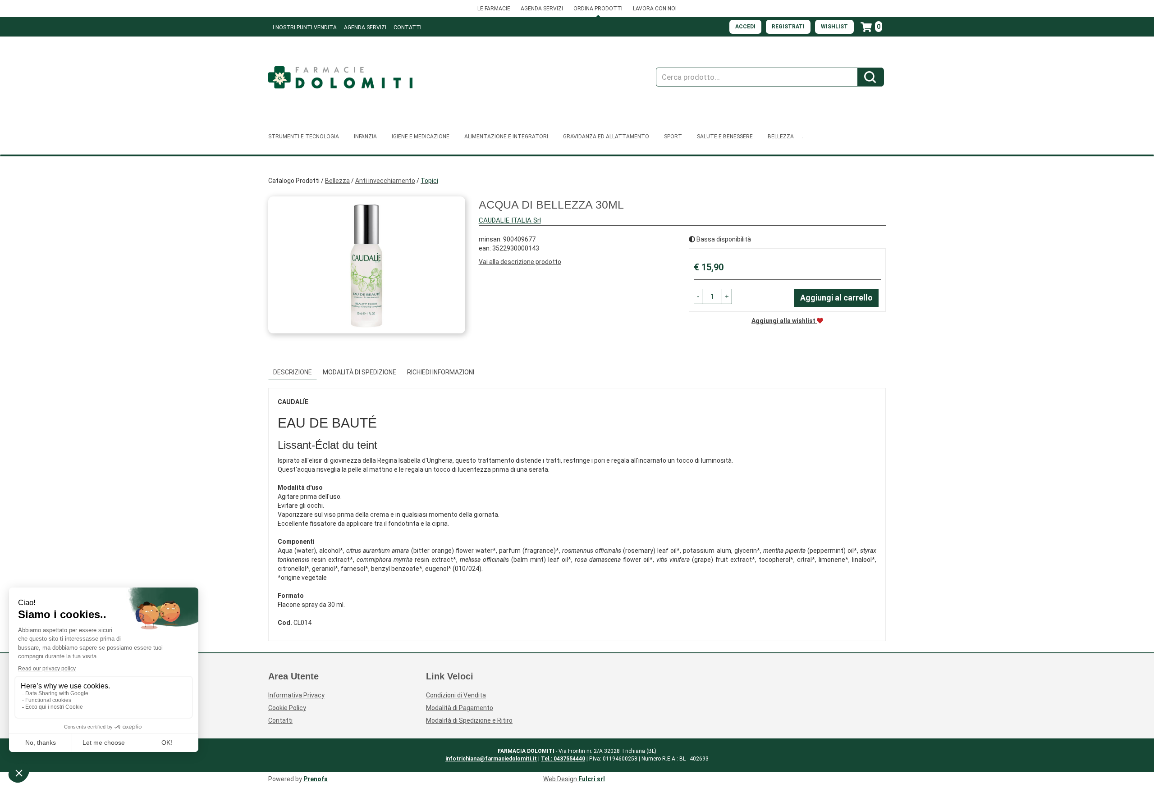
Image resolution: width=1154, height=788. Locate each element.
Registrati (788, 26)
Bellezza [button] (781, 136)
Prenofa (315, 779)
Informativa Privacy (296, 695)
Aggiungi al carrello (836, 297)
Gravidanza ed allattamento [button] (606, 136)
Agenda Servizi (365, 27)
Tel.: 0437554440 (563, 759)
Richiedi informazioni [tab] (440, 372)
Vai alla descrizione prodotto (520, 261)
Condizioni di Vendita (456, 695)
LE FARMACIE (493, 8)
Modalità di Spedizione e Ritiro (469, 720)
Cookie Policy (287, 707)
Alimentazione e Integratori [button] (506, 136)
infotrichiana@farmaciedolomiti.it (491, 759)
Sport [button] (673, 136)
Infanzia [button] (365, 136)
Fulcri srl (591, 779)
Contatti (407, 27)
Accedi (745, 26)
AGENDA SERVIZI (542, 8)
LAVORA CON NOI (655, 8)
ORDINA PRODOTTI (598, 8)
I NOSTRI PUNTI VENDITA (305, 27)
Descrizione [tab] (292, 372)
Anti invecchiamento (385, 180)
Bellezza (337, 180)
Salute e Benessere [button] (725, 136)
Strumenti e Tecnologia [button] (303, 136)
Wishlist (834, 26)
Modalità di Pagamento (459, 707)
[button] (698, 296)
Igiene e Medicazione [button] (420, 136)
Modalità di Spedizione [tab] (359, 372)
